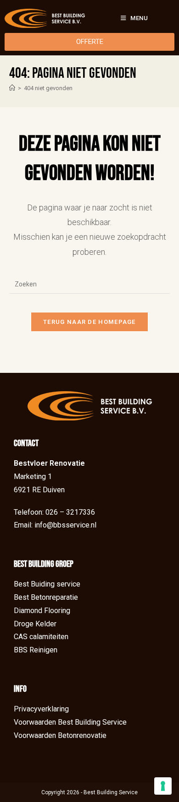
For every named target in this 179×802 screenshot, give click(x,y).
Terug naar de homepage (89, 321)
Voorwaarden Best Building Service (70, 722)
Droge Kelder (35, 623)
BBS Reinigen (35, 650)
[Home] (12, 88)
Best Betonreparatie (46, 597)
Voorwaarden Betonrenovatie (60, 735)
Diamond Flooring (42, 610)
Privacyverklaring (41, 709)
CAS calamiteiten (41, 636)
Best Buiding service (47, 584)
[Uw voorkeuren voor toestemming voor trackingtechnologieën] (163, 786)
